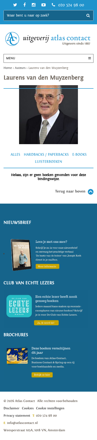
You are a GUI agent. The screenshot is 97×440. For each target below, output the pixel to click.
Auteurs (20, 68)
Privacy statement (17, 416)
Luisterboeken (48, 161)
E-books (79, 154)
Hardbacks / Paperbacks (46, 154)
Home (8, 68)
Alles (15, 154)
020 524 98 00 (70, 5)
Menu (10, 58)
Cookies (28, 408)
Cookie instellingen (50, 408)
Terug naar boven (70, 191)
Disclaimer (12, 408)
